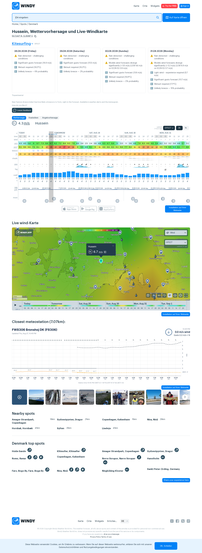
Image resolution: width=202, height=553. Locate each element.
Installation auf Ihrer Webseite (177, 208)
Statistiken (33, 118)
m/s (27, 123)
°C (16, 154)
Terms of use (106, 537)
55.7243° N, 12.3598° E (22, 36)
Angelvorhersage (50, 118)
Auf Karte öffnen (178, 17)
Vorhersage (19, 118)
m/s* (15, 147)
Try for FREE (171, 6)
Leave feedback (24, 110)
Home (15, 24)
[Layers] (148, 295)
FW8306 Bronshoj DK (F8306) (34, 329)
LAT (15, 190)
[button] (35, 36)
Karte (136, 6)
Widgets (155, 6)
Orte (144, 6)
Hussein (41, 123)
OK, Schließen (166, 546)
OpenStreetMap (175, 299)
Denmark (33, 24)
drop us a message (111, 534)
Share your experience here (176, 480)
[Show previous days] (20, 306)
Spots (23, 24)
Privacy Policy (95, 537)
